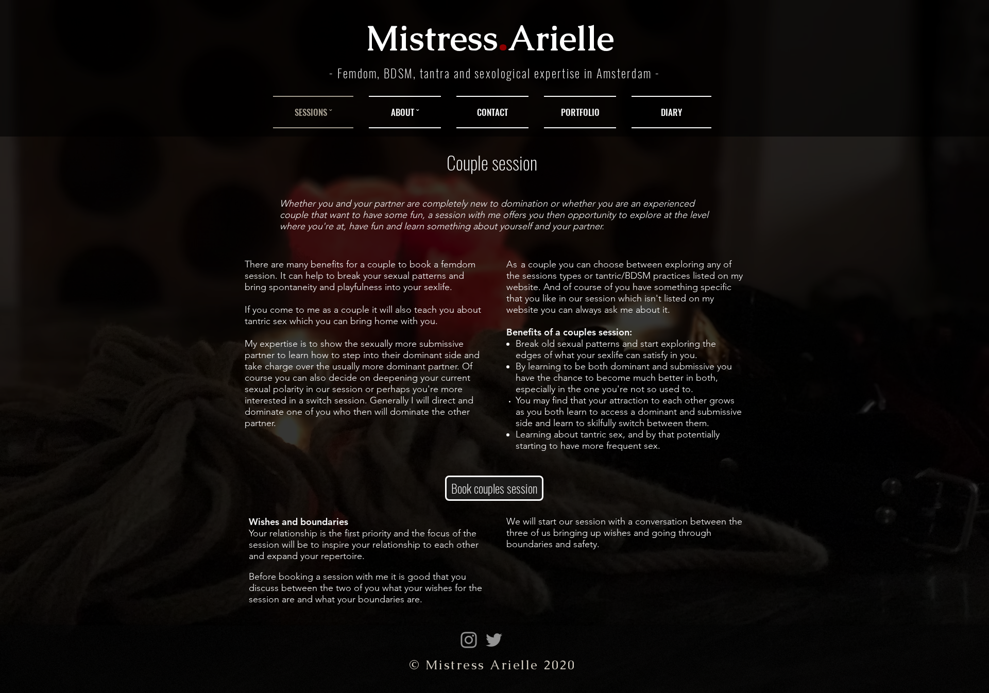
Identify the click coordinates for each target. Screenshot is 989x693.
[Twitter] (494, 640)
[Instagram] (469, 640)
